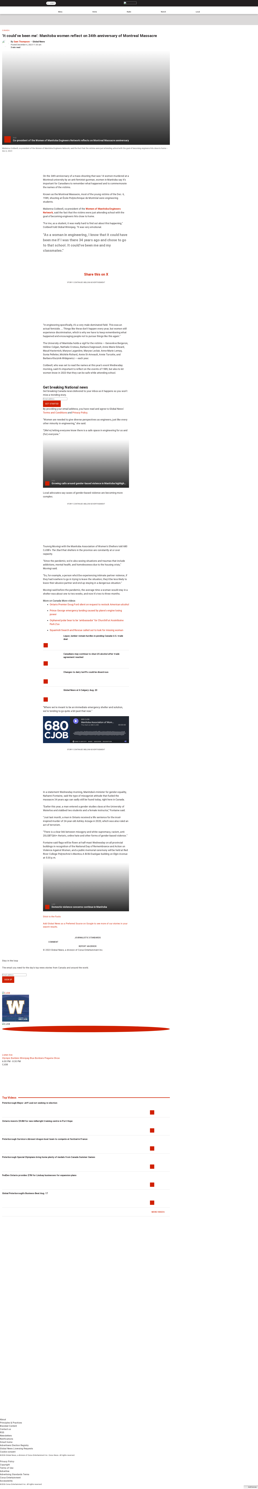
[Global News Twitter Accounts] (61, 1395)
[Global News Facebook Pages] (20, 1395)
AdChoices (252, 1487)
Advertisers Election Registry (14, 1445)
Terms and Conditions (55, 412)
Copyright (5, 1464)
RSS (2, 1432)
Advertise (4, 1471)
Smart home (6, 1442)
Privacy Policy (79, 412)
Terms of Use (6, 1468)
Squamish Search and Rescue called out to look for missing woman (86, 630)
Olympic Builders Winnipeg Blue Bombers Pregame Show (31, 1058)
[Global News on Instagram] (143, 1395)
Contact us (5, 1429)
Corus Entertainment (10, 1477)
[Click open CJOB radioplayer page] (86, 1029)
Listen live (7, 1055)
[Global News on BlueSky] (143, 1416)
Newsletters (6, 1435)
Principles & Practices (11, 1422)
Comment (53, 942)
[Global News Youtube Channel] (102, 1395)
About (3, 1419)
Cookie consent (7, 1452)
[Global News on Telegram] (102, 1416)
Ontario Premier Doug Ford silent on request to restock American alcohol (89, 604)
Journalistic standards (88, 938)
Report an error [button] (88, 946)
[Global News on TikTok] (61, 1416)
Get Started (52, 404)
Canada (5, 30)
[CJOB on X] (63, 1085)
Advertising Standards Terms (14, 1474)
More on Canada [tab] (52, 600)
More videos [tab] (68, 600)
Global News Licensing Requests (16, 1448)
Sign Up (8, 980)
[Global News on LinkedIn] (20, 1416)
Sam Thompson (22, 41)
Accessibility (6, 1481)
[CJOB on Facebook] (22, 1085)
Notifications (6, 1439)
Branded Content (8, 1426)
